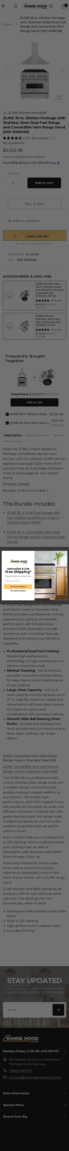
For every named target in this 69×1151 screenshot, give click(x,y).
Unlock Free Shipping (18, 586)
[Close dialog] (65, 552)
